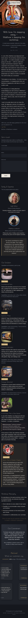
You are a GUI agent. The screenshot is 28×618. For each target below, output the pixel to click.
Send (5, 175)
